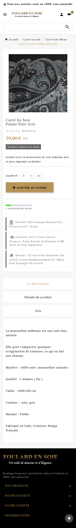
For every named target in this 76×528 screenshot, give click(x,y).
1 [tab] (36, 111)
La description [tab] (38, 284)
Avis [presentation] (38, 311)
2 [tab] (40, 111)
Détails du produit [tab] (38, 297)
